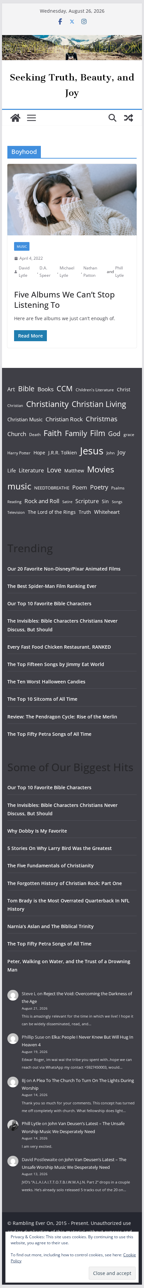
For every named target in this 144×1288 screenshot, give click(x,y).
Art (11, 389)
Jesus (91, 450)
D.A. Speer (45, 271)
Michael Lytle (67, 271)
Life (11, 470)
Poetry (99, 487)
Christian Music (25, 419)
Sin (105, 501)
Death (35, 434)
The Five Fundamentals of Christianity (50, 865)
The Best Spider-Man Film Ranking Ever (51, 586)
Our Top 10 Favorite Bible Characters (49, 603)
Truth (85, 512)
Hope (39, 452)
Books (46, 389)
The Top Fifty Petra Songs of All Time (49, 734)
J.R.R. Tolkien (62, 452)
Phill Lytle (119, 271)
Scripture (87, 501)
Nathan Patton (90, 271)
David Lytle (24, 271)
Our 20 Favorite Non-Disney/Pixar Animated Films (64, 569)
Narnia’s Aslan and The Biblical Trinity (50, 926)
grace (129, 434)
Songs (117, 501)
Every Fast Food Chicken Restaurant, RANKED (59, 647)
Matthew (74, 470)
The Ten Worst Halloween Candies (46, 681)
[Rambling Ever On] (72, 39)
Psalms (118, 488)
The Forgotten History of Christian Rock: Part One (64, 883)
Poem (79, 487)
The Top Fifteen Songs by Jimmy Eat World (55, 664)
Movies (100, 469)
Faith (53, 433)
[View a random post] (129, 118)
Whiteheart (107, 511)
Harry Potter (18, 453)
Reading (14, 501)
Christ (123, 389)
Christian (15, 405)
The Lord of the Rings (52, 512)
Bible (26, 388)
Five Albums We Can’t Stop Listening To (64, 299)
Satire (67, 501)
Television (16, 512)
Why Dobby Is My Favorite (37, 831)
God (114, 433)
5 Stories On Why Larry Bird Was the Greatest (59, 848)
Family (76, 433)
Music (22, 246)
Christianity (47, 403)
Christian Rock (64, 419)
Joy (122, 452)
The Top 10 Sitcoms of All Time (42, 699)
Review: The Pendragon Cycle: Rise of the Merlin (62, 716)
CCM (65, 388)
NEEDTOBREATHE (51, 488)
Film (97, 433)
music (19, 486)
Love (54, 469)
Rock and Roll (41, 501)
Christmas (102, 418)
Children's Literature (95, 390)
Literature (31, 470)
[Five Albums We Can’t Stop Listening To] (71, 199)
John (110, 453)
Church (16, 434)
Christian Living (99, 404)
